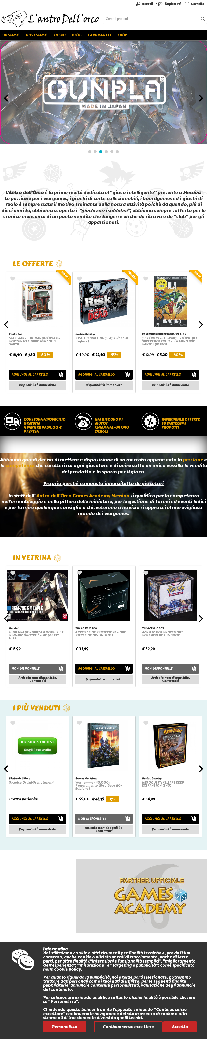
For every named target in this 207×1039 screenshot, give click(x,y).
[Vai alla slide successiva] (201, 98)
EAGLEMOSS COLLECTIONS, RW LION (164, 334)
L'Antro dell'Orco (19, 778)
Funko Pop (15, 334)
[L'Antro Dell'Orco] (51, 19)
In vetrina (32, 557)
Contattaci (37, 680)
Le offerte (33, 263)
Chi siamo (10, 35)
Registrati (173, 3)
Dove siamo (36, 35)
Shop (122, 35)
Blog (77, 35)
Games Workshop (86, 778)
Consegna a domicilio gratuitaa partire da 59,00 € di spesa (44, 425)
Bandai (13, 628)
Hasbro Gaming (85, 334)
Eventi (60, 35)
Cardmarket (99, 35)
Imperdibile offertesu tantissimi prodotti (181, 423)
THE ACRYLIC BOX (86, 628)
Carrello (197, 3)
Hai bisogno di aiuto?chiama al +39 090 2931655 (112, 425)
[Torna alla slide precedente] (6, 98)
